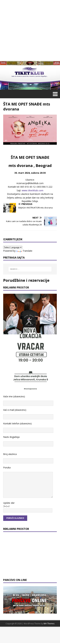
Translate (27, 250)
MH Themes (49, 623)
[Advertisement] (30, 30)
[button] (54, 93)
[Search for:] (30, 269)
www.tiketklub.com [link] (32, 190)
